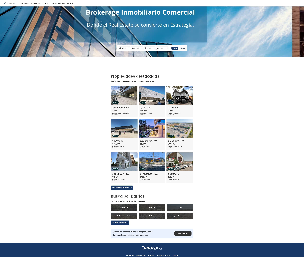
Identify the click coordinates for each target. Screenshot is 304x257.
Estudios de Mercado (58, 3)
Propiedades (24, 3)
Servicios (45, 3)
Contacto (70, 3)
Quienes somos (35, 3)
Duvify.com (154, 251)
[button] (151, 55)
